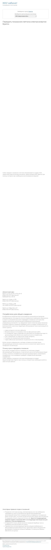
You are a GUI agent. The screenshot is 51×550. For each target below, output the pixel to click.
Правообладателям (7, 546)
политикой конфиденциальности (33, 541)
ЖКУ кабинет (41, 549)
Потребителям (6, 545)
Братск (30, 11)
